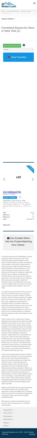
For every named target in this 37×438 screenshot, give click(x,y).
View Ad (6, 225)
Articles (5, 425)
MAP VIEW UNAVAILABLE (12, 46)
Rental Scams (7, 419)
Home (3, 11)
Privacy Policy (7, 410)
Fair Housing (7, 416)
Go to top (32, 434)
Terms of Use (7, 413)
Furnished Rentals (13, 11)
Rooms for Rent (26, 11)
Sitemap (6, 423)
